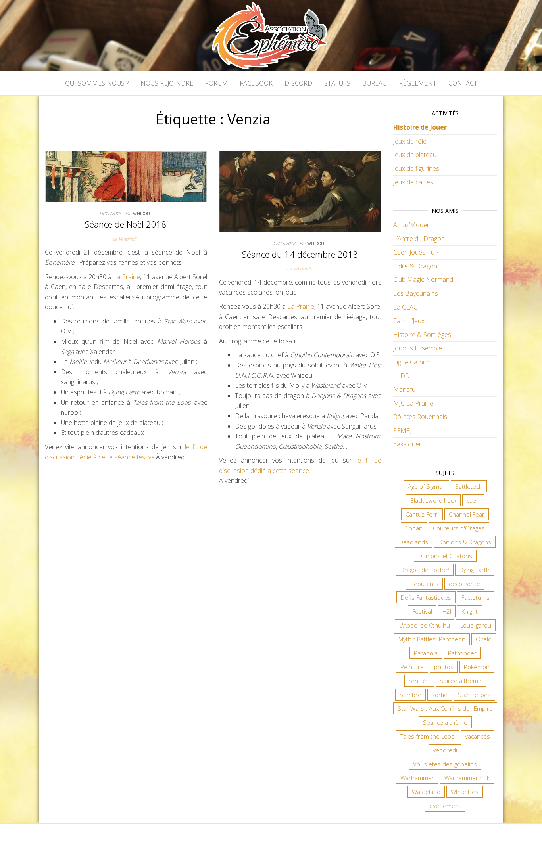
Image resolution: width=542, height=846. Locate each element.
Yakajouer (407, 444)
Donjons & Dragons (464, 542)
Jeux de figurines (416, 168)
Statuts (337, 83)
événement (445, 806)
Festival (422, 611)
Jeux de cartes (413, 182)
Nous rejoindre (166, 83)
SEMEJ (402, 430)
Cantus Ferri (422, 514)
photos (444, 667)
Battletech (468, 486)
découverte (464, 584)
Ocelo (484, 639)
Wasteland (426, 792)
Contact (462, 83)
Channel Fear (466, 514)
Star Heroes (474, 695)
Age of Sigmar (426, 486)
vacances (477, 736)
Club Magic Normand (423, 279)
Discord (298, 83)
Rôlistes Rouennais (420, 416)
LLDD (401, 375)
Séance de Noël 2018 (126, 224)
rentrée (419, 681)
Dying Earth (474, 570)
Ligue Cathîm (411, 362)
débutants (424, 584)
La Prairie (126, 276)
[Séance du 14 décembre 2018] (300, 190)
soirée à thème (461, 681)
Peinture (412, 667)
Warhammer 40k (467, 778)
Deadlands (413, 542)
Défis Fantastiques (426, 597)
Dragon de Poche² (424, 570)
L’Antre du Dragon (419, 238)
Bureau (374, 83)
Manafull (405, 389)
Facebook (256, 83)
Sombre (410, 695)
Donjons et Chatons (445, 556)
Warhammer (417, 778)
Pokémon (477, 667)
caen (473, 500)
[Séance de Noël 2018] (126, 175)
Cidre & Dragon (415, 266)
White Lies (465, 792)
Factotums (475, 597)
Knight (469, 611)
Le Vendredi (124, 239)
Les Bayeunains (415, 293)
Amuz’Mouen (412, 224)
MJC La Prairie (413, 403)
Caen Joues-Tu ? (415, 252)
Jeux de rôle (410, 141)
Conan (414, 528)
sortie (440, 695)
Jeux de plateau (414, 154)
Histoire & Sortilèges (422, 334)
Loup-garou (475, 625)
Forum (216, 83)
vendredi (445, 750)
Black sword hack (433, 500)
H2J (446, 611)
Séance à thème (445, 722)
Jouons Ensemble (417, 348)
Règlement (417, 83)
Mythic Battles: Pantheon (431, 639)
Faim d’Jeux (409, 320)
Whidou (141, 213)
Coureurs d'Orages (459, 528)
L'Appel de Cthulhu (424, 625)
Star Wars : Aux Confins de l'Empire (445, 708)
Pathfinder (462, 653)
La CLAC (405, 307)
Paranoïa (426, 653)
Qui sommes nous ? (97, 83)
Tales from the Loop (427, 736)
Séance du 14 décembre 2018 (300, 254)
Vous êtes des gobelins (445, 764)
